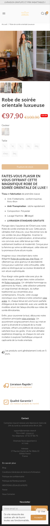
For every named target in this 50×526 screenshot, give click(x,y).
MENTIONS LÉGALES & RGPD (14, 485)
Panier (5, 490)
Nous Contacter (8, 494)
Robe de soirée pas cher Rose (25, 258)
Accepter (38, 517)
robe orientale (28, 318)
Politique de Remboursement (14, 481)
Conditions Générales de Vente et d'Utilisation (21, 472)
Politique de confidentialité (13, 476)
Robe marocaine (12, 282)
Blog (4, 468)
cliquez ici (30, 433)
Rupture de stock (25, 166)
